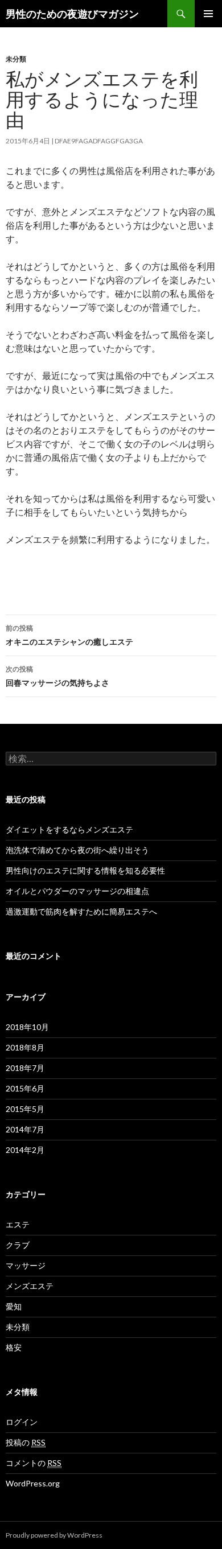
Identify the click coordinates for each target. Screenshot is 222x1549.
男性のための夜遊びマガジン (72, 13)
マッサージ (26, 1265)
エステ (18, 1224)
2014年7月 (25, 1129)
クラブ (18, 1245)
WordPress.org (33, 1483)
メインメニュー (208, 13)
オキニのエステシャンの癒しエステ (69, 635)
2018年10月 (27, 1027)
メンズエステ (30, 1286)
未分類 (16, 59)
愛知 (14, 1306)
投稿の (26, 1442)
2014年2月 (25, 1150)
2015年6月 (25, 1088)
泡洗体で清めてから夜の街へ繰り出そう (77, 850)
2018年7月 (25, 1068)
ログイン (22, 1422)
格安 (14, 1347)
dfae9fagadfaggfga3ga (99, 141)
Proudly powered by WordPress (54, 1535)
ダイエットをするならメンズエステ (69, 829)
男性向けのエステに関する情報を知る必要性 (85, 870)
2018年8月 (25, 1047)
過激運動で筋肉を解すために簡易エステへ (85, 911)
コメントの (33, 1463)
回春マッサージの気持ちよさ (57, 676)
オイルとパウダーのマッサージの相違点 (77, 891)
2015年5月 (25, 1109)
